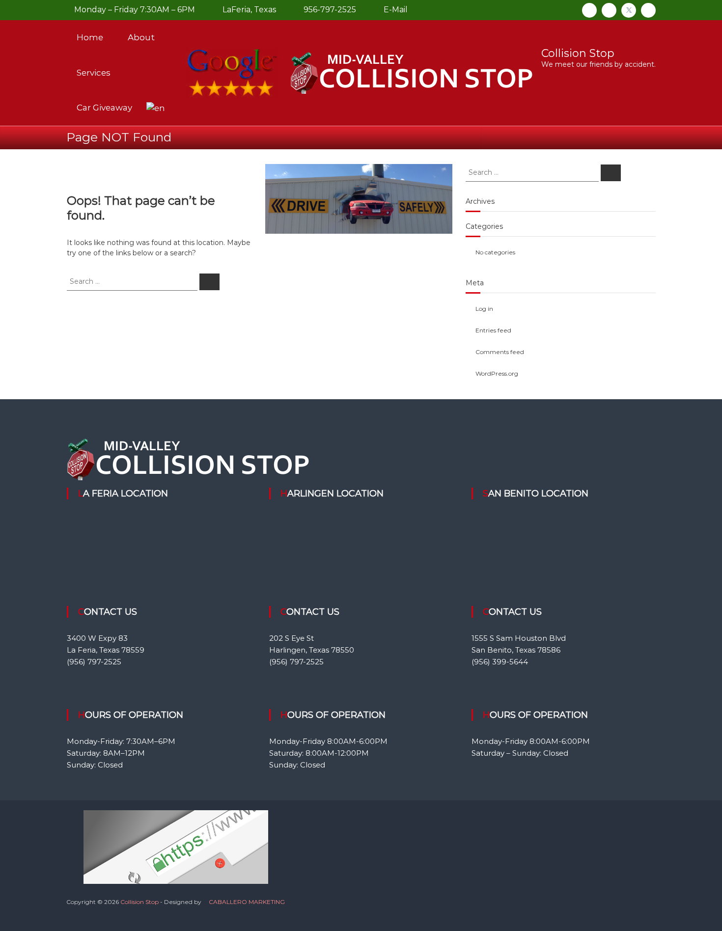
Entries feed (493, 330)
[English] (155, 107)
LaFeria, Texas (248, 9)
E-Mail (395, 9)
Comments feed (499, 352)
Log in (484, 308)
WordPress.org (496, 373)
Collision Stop (577, 53)
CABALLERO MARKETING (247, 901)
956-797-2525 (329, 9)
